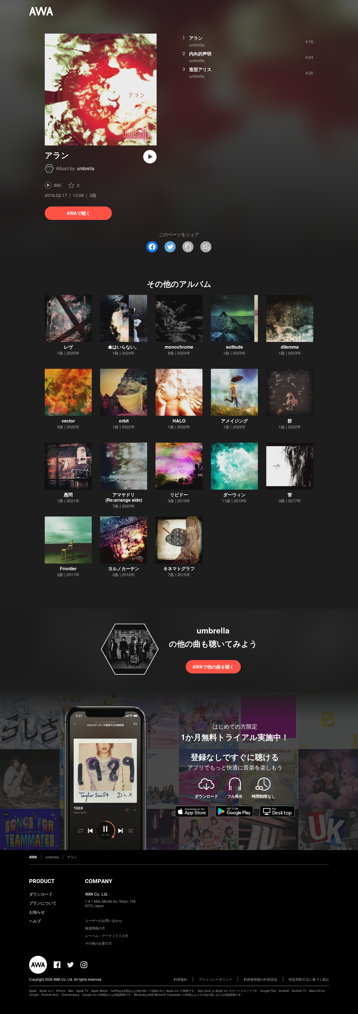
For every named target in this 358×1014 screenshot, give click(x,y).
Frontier (68, 568)
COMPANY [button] (98, 881)
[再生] (150, 156)
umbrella (85, 168)
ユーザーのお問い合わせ (103, 920)
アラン (195, 38)
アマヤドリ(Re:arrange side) (123, 497)
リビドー (179, 494)
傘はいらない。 (123, 347)
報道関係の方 (95, 928)
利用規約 (180, 979)
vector (68, 420)
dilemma (290, 347)
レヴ (68, 347)
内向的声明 (200, 53)
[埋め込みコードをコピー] (205, 246)
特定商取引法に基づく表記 (309, 979)
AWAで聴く (78, 213)
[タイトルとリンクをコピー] (188, 246)
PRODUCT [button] (42, 881)
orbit (124, 420)
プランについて (42, 903)
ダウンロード (41, 894)
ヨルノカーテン (123, 568)
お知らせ (37, 912)
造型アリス (200, 69)
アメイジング (234, 420)
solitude (234, 347)
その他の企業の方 (98, 943)
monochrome (179, 347)
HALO (179, 420)
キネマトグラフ (179, 568)
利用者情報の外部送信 (260, 979)
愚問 (68, 494)
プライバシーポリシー (215, 979)
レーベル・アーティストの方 (107, 935)
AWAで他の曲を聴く (213, 666)
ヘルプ (35, 921)
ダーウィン (234, 494)
